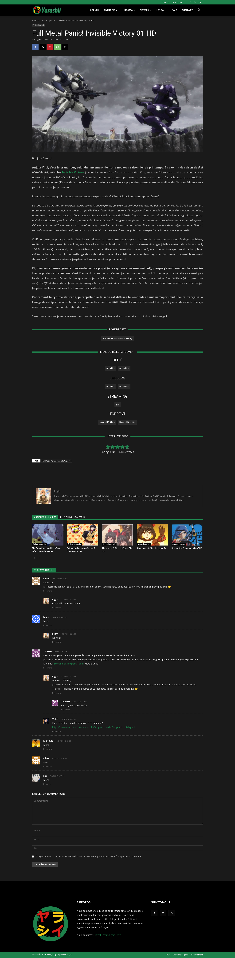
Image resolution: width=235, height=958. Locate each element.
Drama (128, 9)
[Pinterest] (50, 47)
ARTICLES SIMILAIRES (45, 517)
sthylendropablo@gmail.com (69, 663)
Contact (187, 9)
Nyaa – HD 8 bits (107, 422)
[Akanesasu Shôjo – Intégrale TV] (152, 535)
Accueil (94, 9)
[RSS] (195, 2)
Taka (55, 719)
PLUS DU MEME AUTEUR (72, 517)
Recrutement (197, 954)
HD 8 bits (110, 368)
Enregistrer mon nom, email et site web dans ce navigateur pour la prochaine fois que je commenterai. (88, 856)
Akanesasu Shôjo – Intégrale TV (151, 548)
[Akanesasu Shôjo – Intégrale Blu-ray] (117, 535)
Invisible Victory (73, 172)
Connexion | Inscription (172, 2)
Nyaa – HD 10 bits (127, 422)
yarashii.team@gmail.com (108, 934)
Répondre (47, 591)
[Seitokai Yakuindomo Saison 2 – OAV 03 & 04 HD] (82, 535)
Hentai (160, 9)
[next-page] (39, 558)
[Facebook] (190, 2)
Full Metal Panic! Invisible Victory (117, 338)
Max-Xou (48, 740)
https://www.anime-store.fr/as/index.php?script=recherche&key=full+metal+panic (94, 727)
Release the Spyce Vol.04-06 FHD (187, 548)
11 (70, 39)
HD (117, 404)
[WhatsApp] (57, 47)
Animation (110, 9)
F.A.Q (174, 9)
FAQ (168, 954)
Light (38, 39)
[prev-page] (34, 558)
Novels (144, 9)
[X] (200, 2)
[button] (199, 10)
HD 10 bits (124, 368)
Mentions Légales (180, 954)
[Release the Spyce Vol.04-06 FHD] (187, 535)
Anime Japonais (49, 20)
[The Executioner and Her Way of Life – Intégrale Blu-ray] (47, 535)
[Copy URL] (65, 47)
